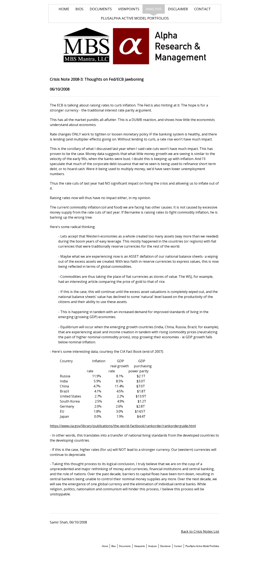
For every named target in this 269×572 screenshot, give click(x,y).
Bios (79, 9)
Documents (101, 9)
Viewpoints (128, 9)
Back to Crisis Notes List (200, 531)
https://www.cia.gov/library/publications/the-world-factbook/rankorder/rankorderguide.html (123, 426)
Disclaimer (178, 9)
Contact (202, 9)
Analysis (154, 9)
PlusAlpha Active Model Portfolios (135, 18)
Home (64, 9)
